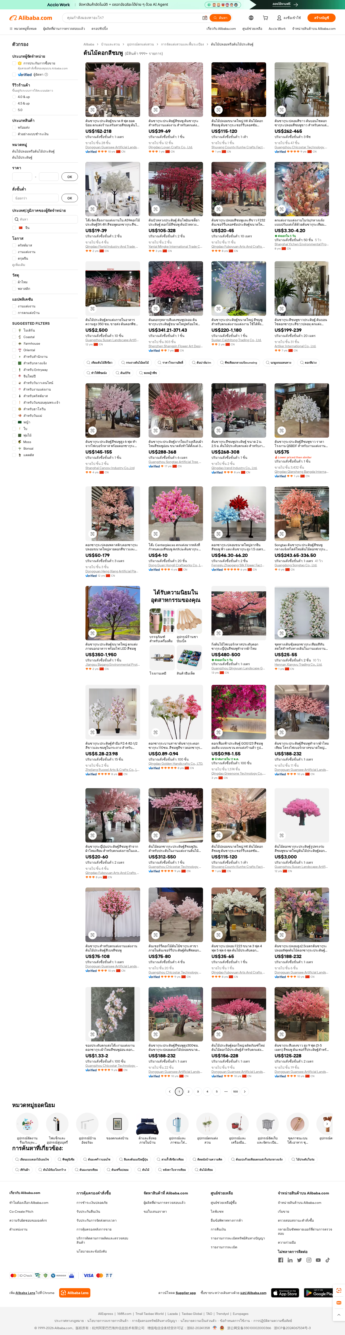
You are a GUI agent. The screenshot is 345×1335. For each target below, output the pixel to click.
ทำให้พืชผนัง (99, 373)
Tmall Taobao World (149, 1314)
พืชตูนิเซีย (68, 1159)
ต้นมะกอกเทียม (89, 1169)
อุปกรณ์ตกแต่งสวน (140, 44)
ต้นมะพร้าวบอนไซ (99, 1159)
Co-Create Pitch (21, 1211)
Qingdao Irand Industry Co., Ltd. (234, 468)
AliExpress (105, 1314)
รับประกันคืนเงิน (88, 1211)
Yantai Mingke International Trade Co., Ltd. (176, 246)
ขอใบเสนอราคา (155, 1211)
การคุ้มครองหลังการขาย (94, 1229)
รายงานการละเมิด (224, 1247)
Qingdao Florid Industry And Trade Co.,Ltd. (112, 246)
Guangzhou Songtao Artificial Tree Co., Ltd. (176, 462)
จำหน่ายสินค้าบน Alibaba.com (299, 1202)
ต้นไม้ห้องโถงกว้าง (54, 1169)
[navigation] (45, 568)
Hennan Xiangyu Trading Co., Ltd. (298, 664)
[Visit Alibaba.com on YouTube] (318, 1260)
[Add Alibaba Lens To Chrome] (74, 1293)
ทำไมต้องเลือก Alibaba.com (28, 1202)
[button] (205, 18)
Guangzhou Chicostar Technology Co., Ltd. (302, 147)
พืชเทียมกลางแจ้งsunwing (241, 362)
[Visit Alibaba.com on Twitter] (299, 1260)
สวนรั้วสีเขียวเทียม (172, 1159)
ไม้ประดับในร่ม (305, 1159)
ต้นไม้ (145, 1169)
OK (69, 177)
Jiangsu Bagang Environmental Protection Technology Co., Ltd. (112, 664)
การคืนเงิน (218, 1229)
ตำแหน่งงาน (18, 1229)
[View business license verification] (215, 1328)
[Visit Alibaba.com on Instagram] (309, 1260)
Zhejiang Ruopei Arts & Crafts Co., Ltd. (112, 770)
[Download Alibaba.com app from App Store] (285, 1293)
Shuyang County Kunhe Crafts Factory (238, 147)
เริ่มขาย (283, 1211)
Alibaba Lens (25, 1293)
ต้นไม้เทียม (206, 1169)
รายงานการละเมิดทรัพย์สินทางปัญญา (238, 1238)
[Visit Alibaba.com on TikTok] (327, 1260)
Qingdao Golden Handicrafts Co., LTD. (176, 763)
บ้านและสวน (110, 44)
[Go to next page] (245, 1091)
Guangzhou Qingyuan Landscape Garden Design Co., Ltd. (238, 668)
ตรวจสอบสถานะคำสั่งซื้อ (296, 1220)
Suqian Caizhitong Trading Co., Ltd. (236, 340)
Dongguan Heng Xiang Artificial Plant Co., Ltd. (112, 571)
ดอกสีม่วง (311, 362)
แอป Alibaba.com (253, 1293)
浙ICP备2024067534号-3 (292, 1328)
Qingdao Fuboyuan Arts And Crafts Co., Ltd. (238, 246)
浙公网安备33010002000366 (249, 1328)
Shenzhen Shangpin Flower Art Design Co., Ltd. (176, 346)
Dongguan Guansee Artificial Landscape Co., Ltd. (112, 147)
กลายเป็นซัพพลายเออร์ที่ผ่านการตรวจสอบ (305, 1231)
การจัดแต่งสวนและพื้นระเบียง (182, 44)
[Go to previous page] (169, 1091)
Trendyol (222, 1314)
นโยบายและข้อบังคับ (92, 1251)
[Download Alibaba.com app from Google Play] (320, 1293)
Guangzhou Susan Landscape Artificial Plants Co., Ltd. (112, 340)
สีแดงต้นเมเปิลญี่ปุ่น (136, 1159)
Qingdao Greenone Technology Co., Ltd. (238, 773)
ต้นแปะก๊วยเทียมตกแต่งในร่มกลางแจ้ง (259, 1159)
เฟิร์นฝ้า (25, 1169)
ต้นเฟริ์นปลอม (120, 1169)
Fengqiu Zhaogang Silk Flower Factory (238, 565)
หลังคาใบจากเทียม (174, 1169)
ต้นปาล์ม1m (204, 362)
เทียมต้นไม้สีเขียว (101, 362)
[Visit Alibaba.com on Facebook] (281, 1260)
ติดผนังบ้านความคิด (209, 1159)
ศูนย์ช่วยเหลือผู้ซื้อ (224, 1202)
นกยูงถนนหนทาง (281, 362)
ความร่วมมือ (287, 1242)
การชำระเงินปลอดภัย (92, 1202)
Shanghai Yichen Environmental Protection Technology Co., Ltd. (302, 244)
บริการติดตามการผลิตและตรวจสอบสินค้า (102, 1240)
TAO (209, 1314)
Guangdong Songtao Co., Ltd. (296, 565)
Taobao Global (192, 1314)
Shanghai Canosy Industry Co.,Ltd (109, 468)
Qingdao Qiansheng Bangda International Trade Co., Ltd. (302, 472)
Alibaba (89, 44)
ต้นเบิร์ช (125, 373)
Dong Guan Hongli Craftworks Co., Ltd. (176, 565)
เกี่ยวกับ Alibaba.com (24, 1193)
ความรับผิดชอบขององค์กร (28, 1220)
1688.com (124, 1314)
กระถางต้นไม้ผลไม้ (137, 362)
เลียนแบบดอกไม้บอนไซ (34, 1159)
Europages (241, 1314)
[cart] (266, 18)
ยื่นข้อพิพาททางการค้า (227, 1220)
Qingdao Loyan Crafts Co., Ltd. (171, 147)
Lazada (173, 1314)
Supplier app (186, 1293)
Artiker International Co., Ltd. (295, 346)
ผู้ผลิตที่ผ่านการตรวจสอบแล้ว (164, 1202)
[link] (339, 1290)
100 (235, 1091)
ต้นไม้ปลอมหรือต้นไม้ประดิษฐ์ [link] (232, 44)
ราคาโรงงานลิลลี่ (172, 362)
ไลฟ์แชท (217, 1211)
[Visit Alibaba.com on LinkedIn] (290, 1260)
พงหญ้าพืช (150, 373)
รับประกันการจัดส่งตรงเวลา (97, 1220)
